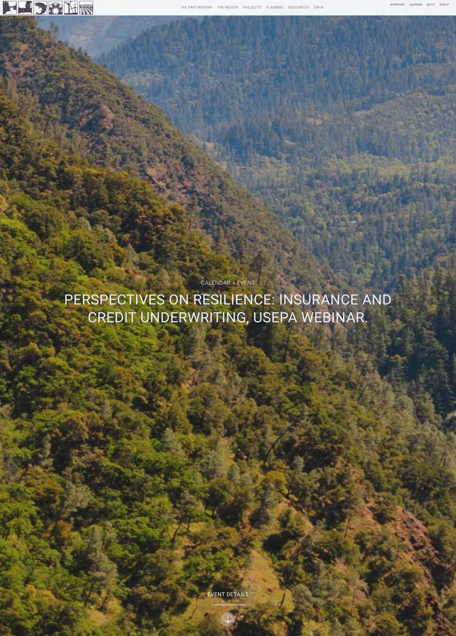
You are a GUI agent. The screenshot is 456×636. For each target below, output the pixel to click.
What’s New (397, 4)
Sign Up (444, 4)
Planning (275, 7)
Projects (252, 7)
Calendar (415, 4)
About (431, 4)
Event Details (228, 594)
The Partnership (196, 7)
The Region (227, 7)
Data (319, 7)
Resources (298, 7)
